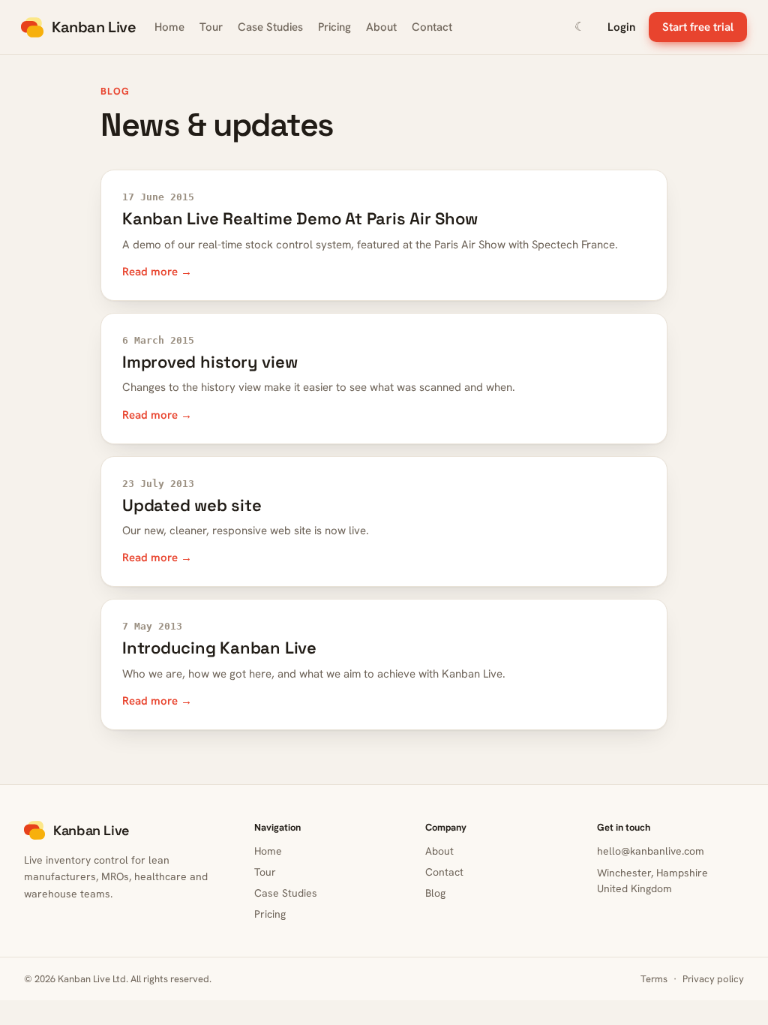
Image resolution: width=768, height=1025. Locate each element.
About (381, 27)
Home (169, 27)
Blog (435, 893)
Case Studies (270, 27)
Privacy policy (713, 978)
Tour (211, 27)
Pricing (334, 27)
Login (621, 27)
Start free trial (698, 27)
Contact (432, 27)
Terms (654, 978)
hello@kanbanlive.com (650, 851)
